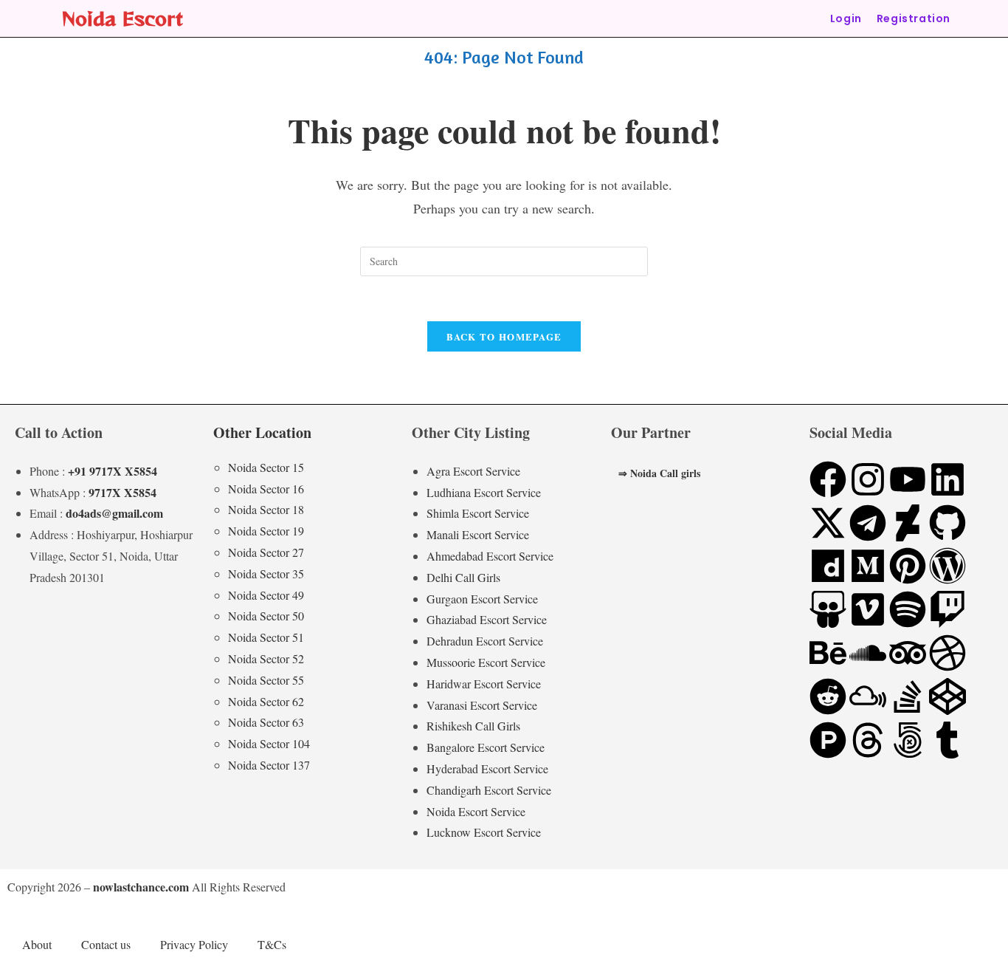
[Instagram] (867, 479)
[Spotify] (907, 609)
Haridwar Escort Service (484, 683)
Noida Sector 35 (266, 573)
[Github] (947, 522)
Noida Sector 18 (266, 509)
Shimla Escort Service (478, 513)
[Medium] (867, 565)
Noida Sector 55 (266, 680)
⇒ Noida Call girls (659, 473)
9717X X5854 (122, 492)
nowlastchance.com (141, 886)
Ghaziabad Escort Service (487, 619)
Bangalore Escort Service (486, 747)
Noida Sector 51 (266, 637)
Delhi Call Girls (463, 577)
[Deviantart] (907, 522)
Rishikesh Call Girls (473, 725)
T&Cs (272, 944)
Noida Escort (122, 18)
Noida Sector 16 (266, 488)
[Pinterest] (907, 565)
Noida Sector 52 (266, 658)
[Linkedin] (947, 479)
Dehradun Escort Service (485, 640)
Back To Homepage (504, 336)
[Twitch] (947, 609)
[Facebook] (827, 479)
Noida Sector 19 (266, 530)
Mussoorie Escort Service (486, 662)
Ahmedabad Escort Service (490, 556)
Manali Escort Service (478, 534)
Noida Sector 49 (266, 595)
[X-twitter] (827, 522)
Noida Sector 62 (266, 701)
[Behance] (827, 652)
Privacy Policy (194, 944)
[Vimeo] (867, 609)
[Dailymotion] (827, 565)
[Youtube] (907, 479)
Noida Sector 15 (266, 467)
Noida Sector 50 (266, 615)
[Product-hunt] (827, 740)
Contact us (106, 944)
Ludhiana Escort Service (484, 492)
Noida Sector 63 (266, 722)
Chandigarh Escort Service (489, 790)
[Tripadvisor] (907, 652)
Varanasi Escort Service (482, 705)
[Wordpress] (947, 565)
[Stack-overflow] (907, 696)
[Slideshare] (827, 609)
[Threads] (867, 740)
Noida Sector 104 (269, 743)
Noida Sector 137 (269, 765)
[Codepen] (947, 696)
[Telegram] (867, 522)
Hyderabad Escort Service (487, 768)
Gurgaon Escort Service (482, 598)
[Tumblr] (947, 740)
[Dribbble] (947, 652)
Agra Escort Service (473, 471)
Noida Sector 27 (266, 552)
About (37, 944)
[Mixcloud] (867, 696)
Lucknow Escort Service (484, 832)
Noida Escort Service (476, 811)
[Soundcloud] (867, 652)
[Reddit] (827, 696)
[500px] (907, 740)
